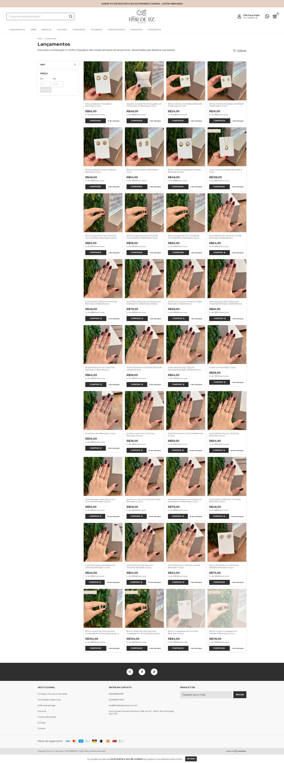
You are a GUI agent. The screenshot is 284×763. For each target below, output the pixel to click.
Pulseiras (96, 29)
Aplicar (46, 90)
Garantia (42, 711)
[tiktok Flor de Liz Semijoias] (154, 672)
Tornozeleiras (116, 29)
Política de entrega (46, 705)
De (41, 78)
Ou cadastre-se (250, 17)
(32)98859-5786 (116, 699)
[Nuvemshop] (236, 751)
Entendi (191, 759)
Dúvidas (41, 722)
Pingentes (136, 29)
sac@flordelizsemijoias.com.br (123, 705)
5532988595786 (116, 694)
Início (40, 39)
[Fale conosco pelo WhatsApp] (267, 17)
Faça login (254, 15)
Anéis (33, 29)
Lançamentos (17, 29)
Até (54, 78)
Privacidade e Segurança (49, 699)
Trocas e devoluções (47, 717)
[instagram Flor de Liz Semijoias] (130, 672)
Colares (62, 29)
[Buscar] (70, 16)
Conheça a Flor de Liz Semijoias (52, 694)
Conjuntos (78, 29)
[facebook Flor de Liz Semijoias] (142, 672)
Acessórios (154, 29)
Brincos (46, 29)
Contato (42, 728)
